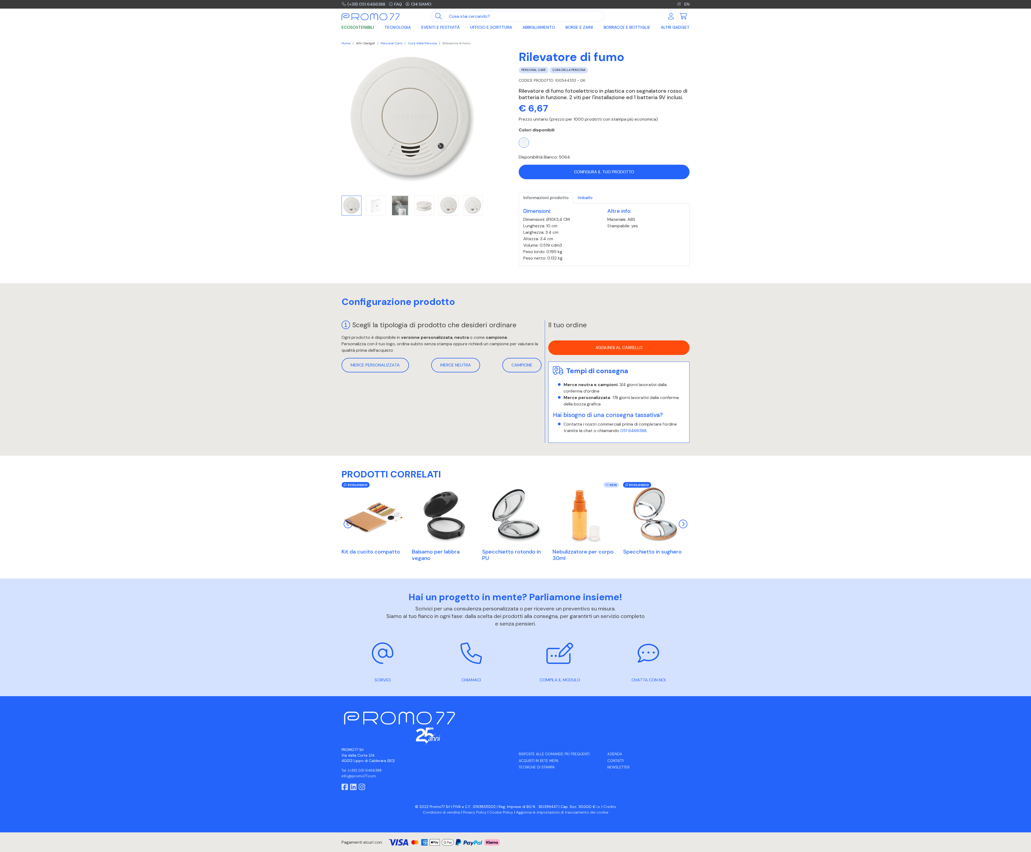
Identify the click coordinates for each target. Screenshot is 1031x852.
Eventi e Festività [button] (440, 27)
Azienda (614, 754)
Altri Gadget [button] (675, 27)
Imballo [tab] (585, 197)
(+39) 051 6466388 (366, 4)
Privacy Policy (475, 812)
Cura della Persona (422, 43)
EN (686, 4)
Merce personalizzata (375, 365)
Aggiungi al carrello (619, 348)
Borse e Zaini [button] (579, 27)
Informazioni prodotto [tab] (546, 197)
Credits (609, 806)
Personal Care (391, 43)
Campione (521, 365)
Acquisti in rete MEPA (538, 760)
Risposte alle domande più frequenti (554, 754)
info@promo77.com (359, 776)
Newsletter (618, 767)
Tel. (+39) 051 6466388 (362, 770)
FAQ (398, 4)
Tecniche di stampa (537, 767)
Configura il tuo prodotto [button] (604, 172)
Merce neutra (455, 365)
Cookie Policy (501, 812)
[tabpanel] (604, 234)
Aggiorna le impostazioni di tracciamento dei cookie (562, 812)
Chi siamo (421, 4)
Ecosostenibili (358, 27)
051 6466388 (633, 430)
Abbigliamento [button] (538, 27)
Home (346, 43)
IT (680, 4)
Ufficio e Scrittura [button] (491, 27)
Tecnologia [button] (397, 27)
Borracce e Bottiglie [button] (627, 27)
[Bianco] (524, 143)
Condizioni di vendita (441, 812)
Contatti (615, 760)
